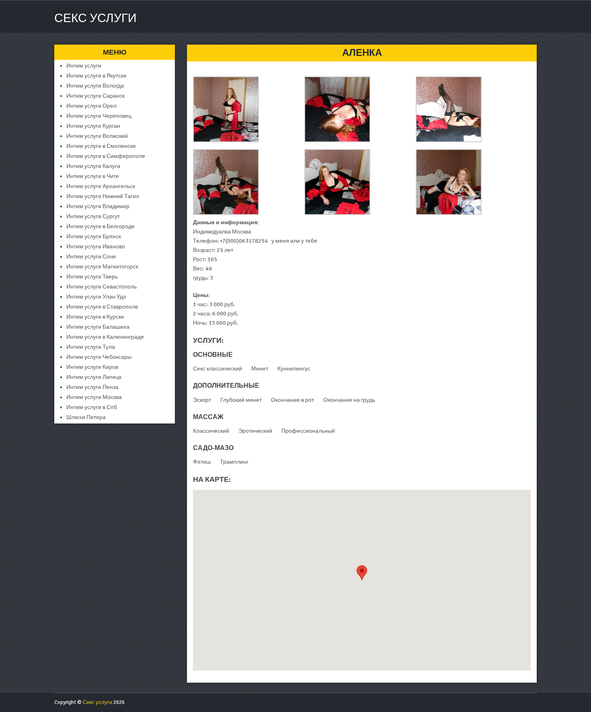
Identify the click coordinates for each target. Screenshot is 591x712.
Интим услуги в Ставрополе (102, 306)
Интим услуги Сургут (93, 216)
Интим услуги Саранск (95, 95)
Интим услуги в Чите (92, 176)
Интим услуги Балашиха (97, 326)
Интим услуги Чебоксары (98, 357)
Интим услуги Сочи (91, 256)
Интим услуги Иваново (95, 246)
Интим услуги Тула (90, 347)
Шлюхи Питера (86, 417)
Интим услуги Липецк (93, 377)
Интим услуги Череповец (98, 116)
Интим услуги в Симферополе (105, 156)
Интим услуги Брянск (93, 236)
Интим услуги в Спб (91, 407)
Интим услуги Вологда (95, 85)
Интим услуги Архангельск (100, 186)
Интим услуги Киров (92, 367)
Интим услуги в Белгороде (100, 226)
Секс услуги (95, 18)
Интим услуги (83, 65)
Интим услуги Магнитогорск (102, 266)
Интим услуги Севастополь (101, 286)
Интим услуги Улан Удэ (96, 296)
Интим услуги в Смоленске (101, 146)
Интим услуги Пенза (92, 387)
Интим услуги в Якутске (96, 75)
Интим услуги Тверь (92, 276)
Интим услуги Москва (94, 397)
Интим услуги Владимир (97, 206)
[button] (362, 572)
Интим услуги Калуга (93, 166)
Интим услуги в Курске (95, 316)
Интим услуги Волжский (97, 136)
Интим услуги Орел (91, 105)
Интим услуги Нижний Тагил (102, 196)
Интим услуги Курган (93, 126)
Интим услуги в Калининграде (105, 336)
